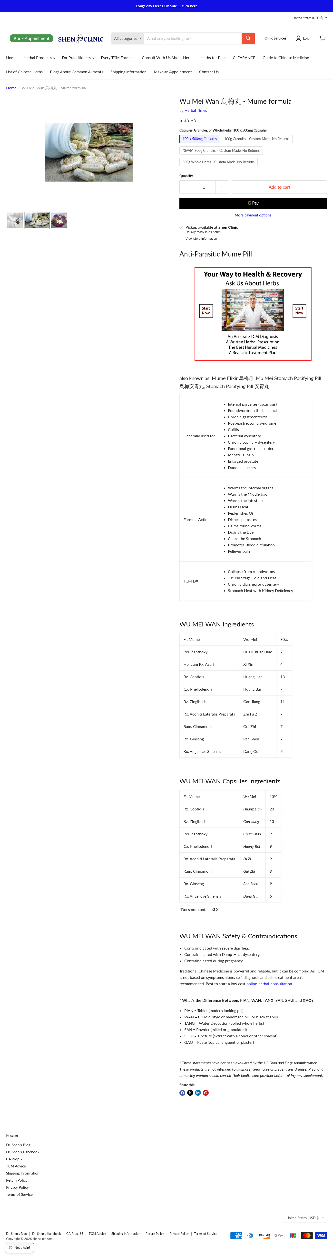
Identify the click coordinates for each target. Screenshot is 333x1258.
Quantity (186, 176)
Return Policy (17, 1180)
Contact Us (209, 71)
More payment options (253, 215)
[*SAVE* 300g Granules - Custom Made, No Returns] (221, 155)
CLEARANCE (244, 57)
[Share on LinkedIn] (198, 1093)
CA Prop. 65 (16, 1159)
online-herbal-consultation (269, 983)
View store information (201, 238)
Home (11, 57)
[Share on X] (190, 1093)
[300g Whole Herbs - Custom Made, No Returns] (219, 167)
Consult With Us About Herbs (167, 57)
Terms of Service (19, 1194)
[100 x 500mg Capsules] (200, 144)
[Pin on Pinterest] (206, 1093)
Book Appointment (31, 38)
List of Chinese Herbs (24, 71)
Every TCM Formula (118, 57)
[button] (304, 38)
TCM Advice (16, 1166)
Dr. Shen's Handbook (22, 1152)
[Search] (248, 38)
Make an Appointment (173, 71)
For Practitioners (77, 57)
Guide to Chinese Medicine (286, 57)
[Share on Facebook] (182, 1093)
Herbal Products (38, 57)
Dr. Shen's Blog (18, 1145)
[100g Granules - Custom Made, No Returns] (257, 144)
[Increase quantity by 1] (222, 187)
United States (308, 18)
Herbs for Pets (213, 57)
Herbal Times (196, 110)
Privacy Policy (17, 1187)
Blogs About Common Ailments (76, 71)
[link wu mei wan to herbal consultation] (253, 363)
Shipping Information (128, 71)
